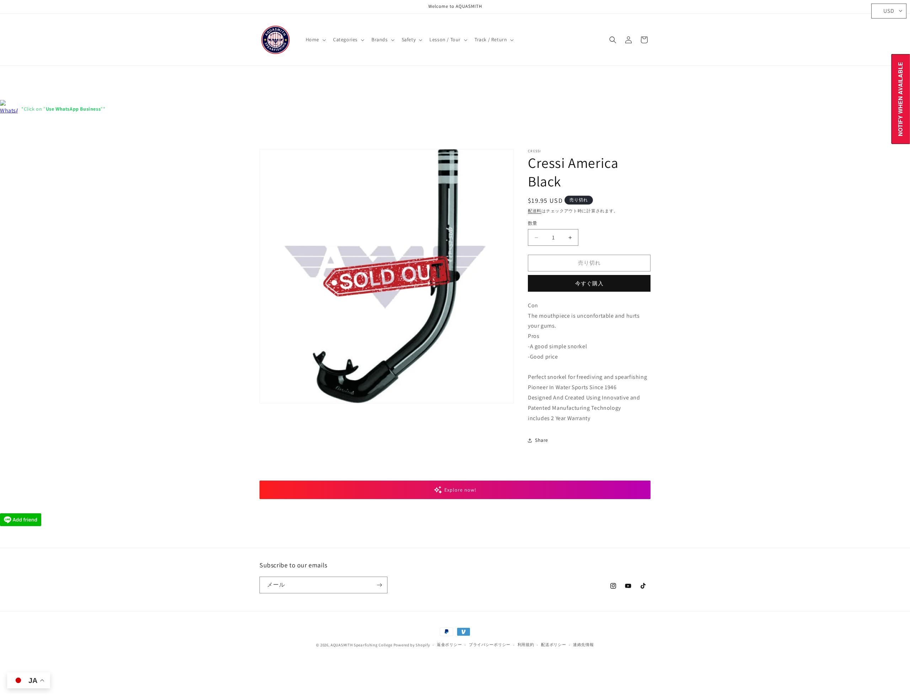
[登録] (379, 585)
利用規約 (526, 644)
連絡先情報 (583, 644)
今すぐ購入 (589, 283)
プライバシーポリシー (489, 644)
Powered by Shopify (412, 644)
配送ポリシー (553, 644)
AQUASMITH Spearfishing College (361, 644)
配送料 (534, 210)
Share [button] (541, 440)
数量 (532, 224)
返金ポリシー (449, 644)
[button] (315, 39)
